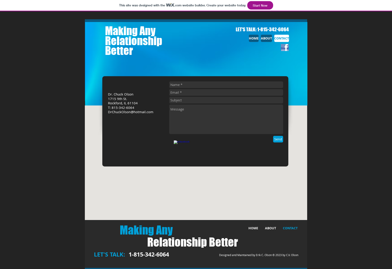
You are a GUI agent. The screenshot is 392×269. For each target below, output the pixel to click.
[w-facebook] (184, 151)
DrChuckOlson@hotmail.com (130, 112)
